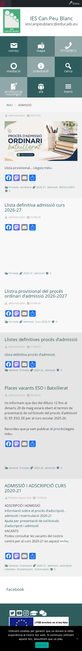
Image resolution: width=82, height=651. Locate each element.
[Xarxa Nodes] (43, 613)
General (13, 370)
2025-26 (38, 370)
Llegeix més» (42, 168)
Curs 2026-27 (43, 321)
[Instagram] (26, 613)
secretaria (25, 187)
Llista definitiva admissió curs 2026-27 (35, 207)
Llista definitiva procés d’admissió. (30, 354)
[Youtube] (19, 613)
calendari (10, 569)
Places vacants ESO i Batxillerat (36, 388)
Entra (76, 3)
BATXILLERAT (67, 187)
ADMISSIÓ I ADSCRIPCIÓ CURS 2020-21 (35, 488)
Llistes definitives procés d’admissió (41, 339)
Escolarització (25, 569)
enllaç (64, 541)
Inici (9, 105)
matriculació (41, 569)
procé (58, 429)
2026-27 (41, 187)
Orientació (26, 565)
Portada (13, 187)
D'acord (42, 645)
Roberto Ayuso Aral (19, 497)
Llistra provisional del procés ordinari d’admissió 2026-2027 (36, 293)
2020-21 (41, 565)
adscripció (66, 565)
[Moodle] (34, 613)
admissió (52, 187)
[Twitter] (12, 613)
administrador (16, 115)
